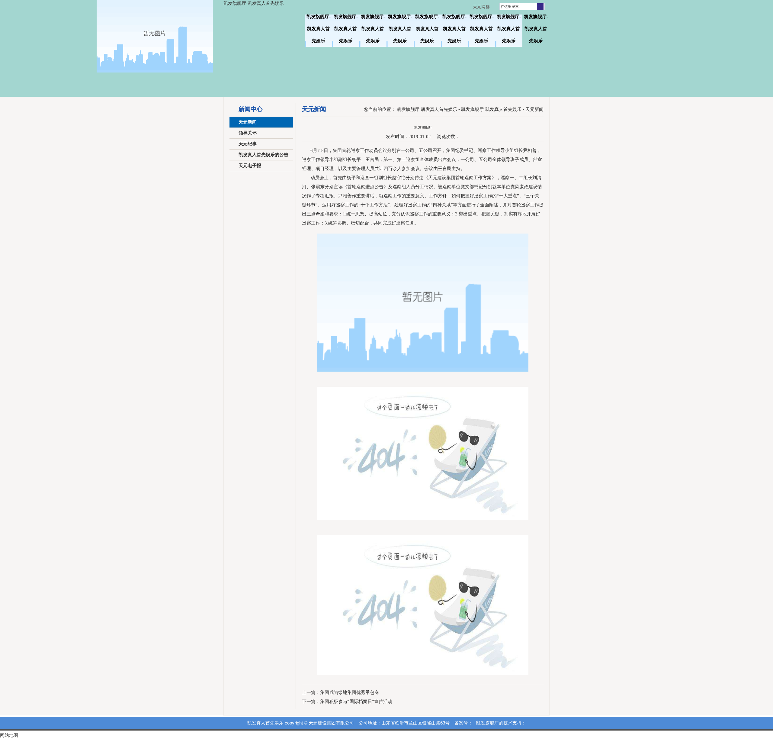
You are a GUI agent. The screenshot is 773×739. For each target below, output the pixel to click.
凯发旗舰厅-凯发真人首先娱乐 (253, 3)
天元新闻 (248, 122)
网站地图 (9, 735)
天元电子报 (250, 165)
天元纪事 (248, 143)
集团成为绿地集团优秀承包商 (349, 692)
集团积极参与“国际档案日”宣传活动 (356, 701)
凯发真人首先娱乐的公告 (263, 154)
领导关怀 (248, 133)
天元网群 (481, 7)
